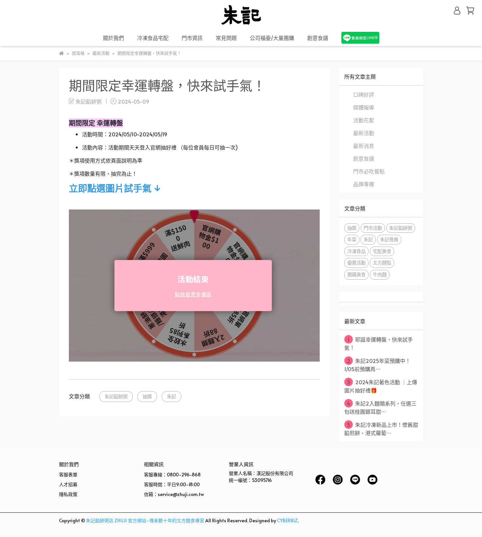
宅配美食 (382, 251)
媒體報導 (363, 107)
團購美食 (356, 274)
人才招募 (68, 484)
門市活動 (373, 228)
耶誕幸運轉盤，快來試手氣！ (378, 343)
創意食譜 (317, 37)
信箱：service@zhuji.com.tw (174, 494)
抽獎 (147, 396)
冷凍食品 (356, 251)
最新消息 (363, 145)
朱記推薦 (389, 239)
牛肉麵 (380, 274)
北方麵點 (382, 262)
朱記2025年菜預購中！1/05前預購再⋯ (377, 364)
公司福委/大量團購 (272, 37)
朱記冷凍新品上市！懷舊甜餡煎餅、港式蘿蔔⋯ (381, 428)
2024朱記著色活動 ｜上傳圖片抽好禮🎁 (380, 386)
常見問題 (226, 37)
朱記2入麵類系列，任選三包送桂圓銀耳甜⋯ (380, 407)
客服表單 (68, 474)
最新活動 (363, 132)
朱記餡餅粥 (116, 396)
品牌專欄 (363, 184)
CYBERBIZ (287, 520)
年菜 (351, 239)
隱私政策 (68, 494)
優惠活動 (356, 262)
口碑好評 (363, 94)
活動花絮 (363, 120)
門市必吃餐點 (369, 171)
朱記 (171, 396)
